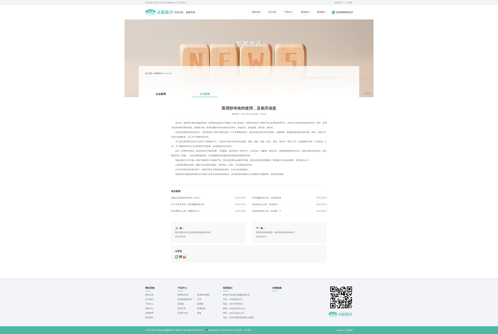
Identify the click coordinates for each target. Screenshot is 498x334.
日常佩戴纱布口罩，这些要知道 (266, 198)
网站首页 (256, 13)
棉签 (199, 313)
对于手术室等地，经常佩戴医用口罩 (187, 204)
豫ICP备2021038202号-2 (194, 330)
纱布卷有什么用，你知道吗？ (265, 204)
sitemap (339, 330)
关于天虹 (272, 13)
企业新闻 (161, 94)
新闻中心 (149, 308)
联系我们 (321, 13)
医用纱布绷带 (203, 295)
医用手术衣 (183, 313)
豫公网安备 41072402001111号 (221, 330)
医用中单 (182, 308)
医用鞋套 (201, 308)
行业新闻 (168, 73)
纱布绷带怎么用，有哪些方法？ (185, 211)
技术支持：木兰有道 (243, 330)
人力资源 (348, 3)
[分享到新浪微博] (184, 256)
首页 (150, 73)
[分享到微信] (176, 256)
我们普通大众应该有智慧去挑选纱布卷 (192, 232)
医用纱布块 (183, 295)
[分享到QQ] (180, 256)
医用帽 (200, 304)
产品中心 (288, 13)
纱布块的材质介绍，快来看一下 (266, 211)
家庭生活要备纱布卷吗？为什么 (185, 198)
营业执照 (349, 330)
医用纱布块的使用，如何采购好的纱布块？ (275, 232)
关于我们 (149, 299)
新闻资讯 (305, 13)
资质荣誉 (149, 313)
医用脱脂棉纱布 (185, 299)
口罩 (199, 299)
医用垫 (181, 304)
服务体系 (338, 3)
